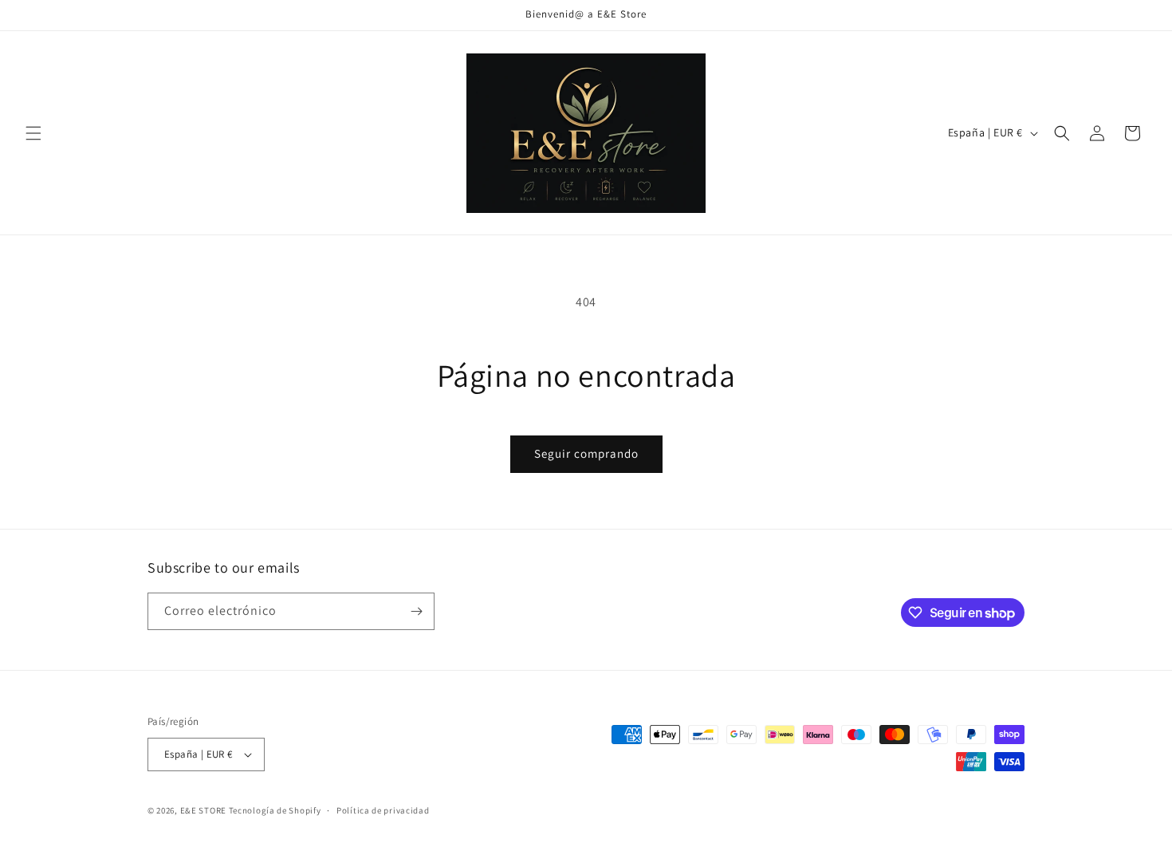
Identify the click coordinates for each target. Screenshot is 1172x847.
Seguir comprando (586, 453)
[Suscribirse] (416, 611)
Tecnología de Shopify (275, 810)
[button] (33, 133)
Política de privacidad (382, 810)
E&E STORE (203, 810)
